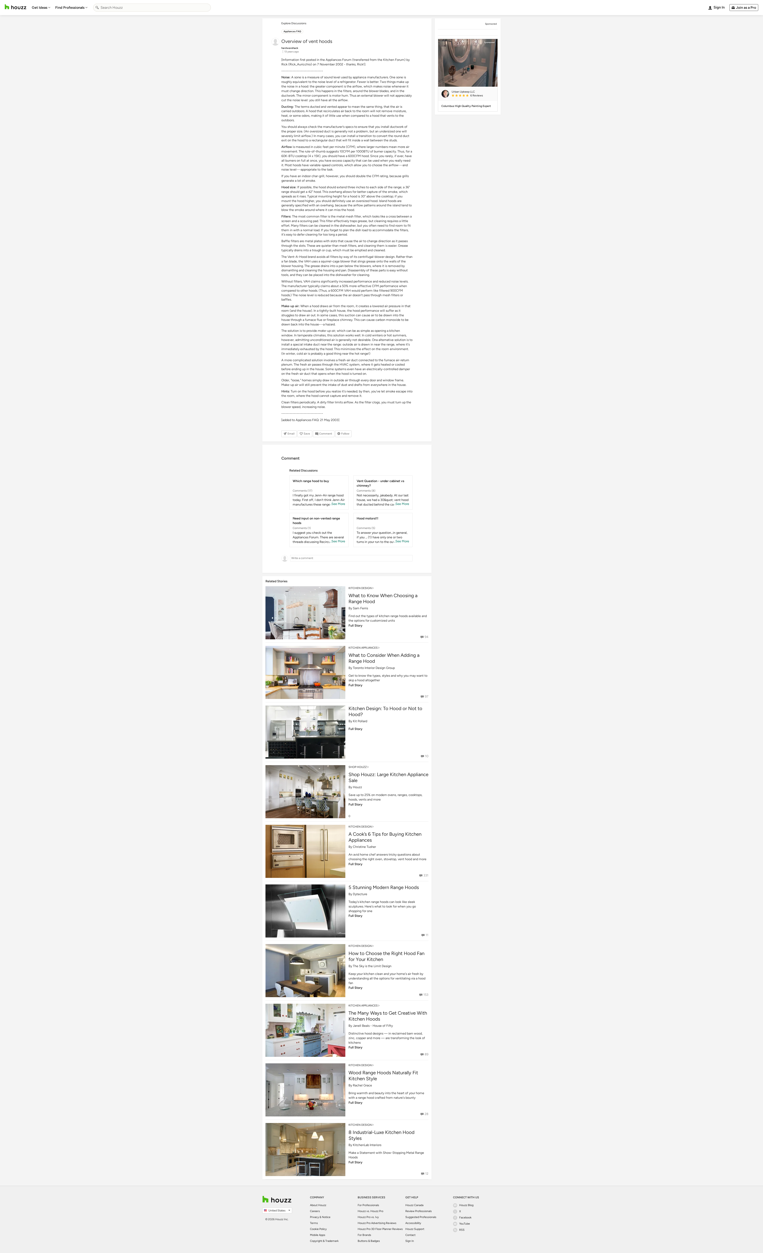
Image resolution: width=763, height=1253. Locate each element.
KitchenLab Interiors (367, 1145)
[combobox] (152, 8)
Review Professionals (418, 1211)
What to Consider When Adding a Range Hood (384, 658)
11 (427, 935)
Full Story (355, 625)
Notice (326, 1217)
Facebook (465, 1217)
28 (426, 1114)
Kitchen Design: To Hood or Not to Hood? (385, 711)
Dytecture (360, 894)
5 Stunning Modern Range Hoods (384, 887)
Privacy (314, 1217)
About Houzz (318, 1205)
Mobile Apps (317, 1235)
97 (426, 696)
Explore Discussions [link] (293, 23)
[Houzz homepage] (15, 6)
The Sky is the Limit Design (372, 966)
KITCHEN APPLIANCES (363, 647)
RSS (462, 1230)
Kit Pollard (360, 721)
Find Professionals (69, 7)
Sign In (409, 1241)
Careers (315, 1211)
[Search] (97, 8)
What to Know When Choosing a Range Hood (383, 598)
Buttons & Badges (369, 1241)
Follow (345, 433)
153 (425, 995)
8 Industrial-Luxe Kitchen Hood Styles (381, 1135)
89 (426, 1054)
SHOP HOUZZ (358, 767)
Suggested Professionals (420, 1217)
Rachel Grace (362, 1085)
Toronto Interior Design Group (374, 668)
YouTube (464, 1223)
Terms (314, 1223)
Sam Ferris (360, 608)
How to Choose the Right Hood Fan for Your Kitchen (386, 956)
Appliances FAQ (292, 31)
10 (426, 756)
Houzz (357, 787)
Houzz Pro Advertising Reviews (377, 1223)
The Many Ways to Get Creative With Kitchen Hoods (388, 1016)
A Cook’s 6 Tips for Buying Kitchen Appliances (385, 837)
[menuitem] (41, 7)
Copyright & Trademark (324, 1241)
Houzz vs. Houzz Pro (370, 1211)
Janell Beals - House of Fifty (373, 1026)
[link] (473, 96)
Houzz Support (414, 1229)
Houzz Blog (466, 1205)
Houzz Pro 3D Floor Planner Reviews (380, 1229)
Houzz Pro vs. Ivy (368, 1217)
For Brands (364, 1235)
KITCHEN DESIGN (360, 588)
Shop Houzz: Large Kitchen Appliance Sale (388, 777)
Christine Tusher (364, 847)
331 (425, 875)
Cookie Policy (318, 1229)
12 (426, 1173)
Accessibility (413, 1223)
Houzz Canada (414, 1205)
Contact (410, 1235)
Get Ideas (39, 7)
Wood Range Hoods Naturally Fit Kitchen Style (383, 1075)
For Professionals (368, 1205)
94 (426, 637)
